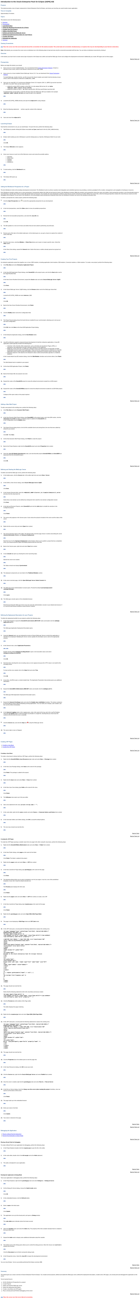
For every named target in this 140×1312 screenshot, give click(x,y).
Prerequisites (6, 24)
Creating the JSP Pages (9, 747)
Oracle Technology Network (45, 68)
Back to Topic (135, 833)
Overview (5, 22)
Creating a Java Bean (8, 745)
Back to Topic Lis (134, 750)
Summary (5, 40)
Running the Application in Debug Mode (13, 1135)
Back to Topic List (134, 59)
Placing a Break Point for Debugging (12, 1134)
